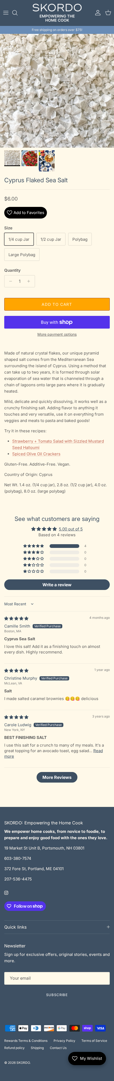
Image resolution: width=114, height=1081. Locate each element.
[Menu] (6, 13)
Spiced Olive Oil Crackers (36, 453)
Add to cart (57, 304)
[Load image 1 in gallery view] (57, 91)
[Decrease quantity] (9, 281)
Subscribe (57, 995)
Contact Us (58, 1048)
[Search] (17, 13)
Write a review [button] (57, 584)
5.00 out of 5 (71, 529)
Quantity (12, 270)
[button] (34, 546)
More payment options (57, 334)
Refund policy (14, 1048)
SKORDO (23, 1063)
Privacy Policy (64, 1041)
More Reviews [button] (57, 777)
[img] (16, 618)
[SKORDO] (57, 13)
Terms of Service (94, 1041)
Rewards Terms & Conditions (25, 1041)
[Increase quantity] (30, 281)
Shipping (37, 1048)
